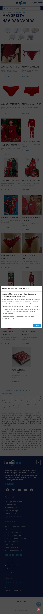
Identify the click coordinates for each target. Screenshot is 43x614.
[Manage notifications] (38, 609)
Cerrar (37, 325)
